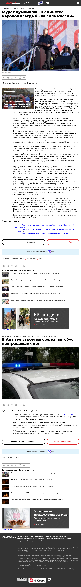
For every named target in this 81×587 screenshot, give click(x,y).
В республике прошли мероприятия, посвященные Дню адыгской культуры (36, 280)
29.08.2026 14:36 (7, 336)
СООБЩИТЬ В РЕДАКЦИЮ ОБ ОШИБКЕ (58, 541)
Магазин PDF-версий (59, 536)
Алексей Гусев (6, 72)
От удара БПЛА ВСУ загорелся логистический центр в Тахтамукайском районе (37, 499)
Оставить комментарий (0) (63, 242)
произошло (69, 415)
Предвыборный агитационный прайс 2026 (31, 541)
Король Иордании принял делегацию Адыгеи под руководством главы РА (35, 293)
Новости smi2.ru (9, 330)
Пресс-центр (39, 536)
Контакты (48, 536)
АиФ (18, 400)
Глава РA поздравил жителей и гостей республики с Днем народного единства (37, 286)
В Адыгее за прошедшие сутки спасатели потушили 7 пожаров (32, 486)
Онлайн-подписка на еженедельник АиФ (31, 538)
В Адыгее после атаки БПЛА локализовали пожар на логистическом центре (36, 493)
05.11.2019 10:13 (6, 8)
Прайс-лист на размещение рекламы (59, 538)
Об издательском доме (25, 536)
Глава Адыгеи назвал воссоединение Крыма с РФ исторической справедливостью (38, 300)
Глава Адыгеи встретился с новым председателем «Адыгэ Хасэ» (45, 234)
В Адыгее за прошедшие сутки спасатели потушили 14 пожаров (32, 479)
